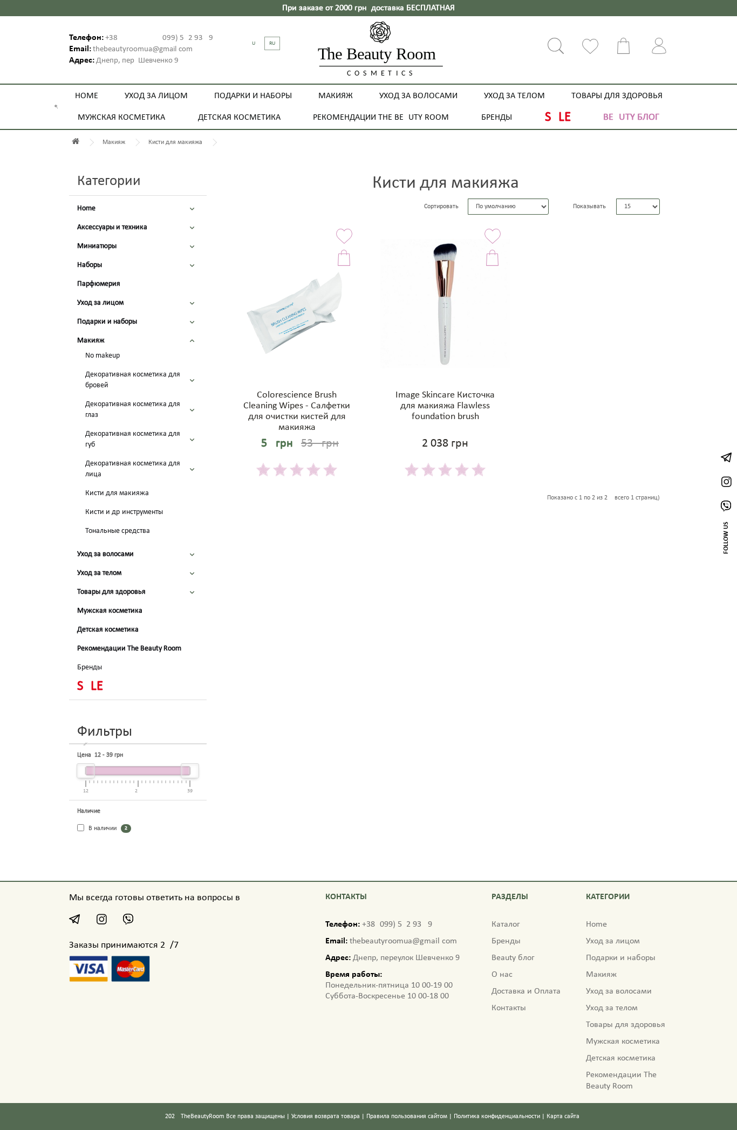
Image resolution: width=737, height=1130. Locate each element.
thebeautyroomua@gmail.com (142, 49)
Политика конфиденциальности (497, 1116)
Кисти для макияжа (117, 493)
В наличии (107, 828)
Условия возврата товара (325, 1116)
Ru (272, 43)
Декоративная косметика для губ (132, 439)
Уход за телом (514, 96)
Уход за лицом (156, 96)
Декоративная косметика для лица (132, 469)
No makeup (102, 356)
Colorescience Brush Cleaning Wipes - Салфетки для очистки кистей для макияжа (296, 411)
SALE (558, 117)
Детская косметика (239, 117)
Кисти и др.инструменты (124, 512)
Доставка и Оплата (526, 991)
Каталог (506, 924)
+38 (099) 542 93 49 (159, 38)
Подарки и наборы (253, 96)
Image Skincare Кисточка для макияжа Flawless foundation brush (445, 406)
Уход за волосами (418, 96)
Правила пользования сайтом (406, 1116)
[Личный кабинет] (660, 46)
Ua (255, 43)
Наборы (89, 265)
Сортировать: (442, 206)
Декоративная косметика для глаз (132, 409)
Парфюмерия (98, 284)
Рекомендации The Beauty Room (381, 117)
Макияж (335, 96)
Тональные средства (117, 531)
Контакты (509, 1008)
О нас (502, 974)
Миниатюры (97, 246)
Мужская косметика (121, 117)
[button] (192, 208)
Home (86, 96)
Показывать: (590, 206)
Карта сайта (563, 1116)
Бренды (496, 117)
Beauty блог (631, 117)
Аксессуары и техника (112, 227)
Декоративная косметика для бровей (132, 380)
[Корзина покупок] (625, 46)
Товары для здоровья (617, 96)
